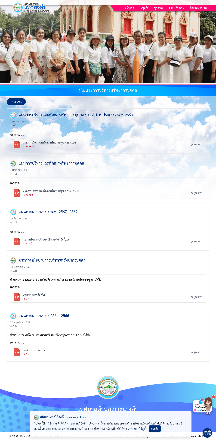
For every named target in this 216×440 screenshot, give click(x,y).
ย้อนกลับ (18, 101)
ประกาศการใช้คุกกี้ (136, 428)
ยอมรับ (154, 428)
